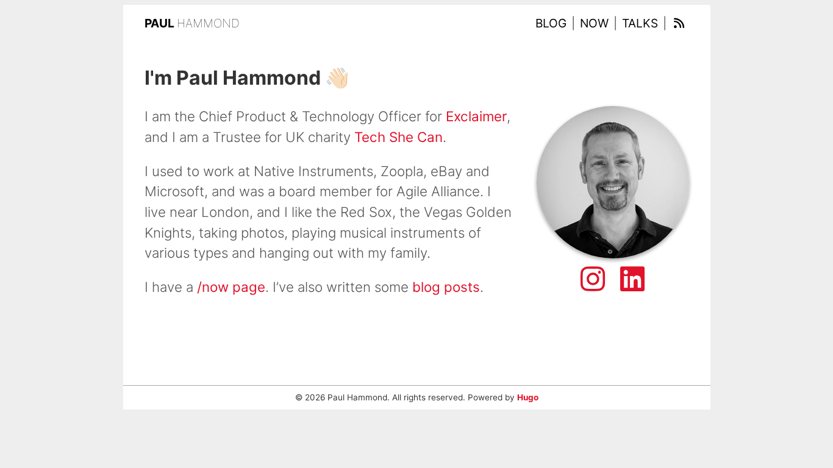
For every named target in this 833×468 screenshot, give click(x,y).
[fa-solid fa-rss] (679, 23)
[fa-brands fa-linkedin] (632, 279)
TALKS (640, 23)
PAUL (192, 23)
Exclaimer (476, 116)
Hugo (527, 397)
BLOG (551, 23)
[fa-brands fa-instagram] (593, 279)
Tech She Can (398, 137)
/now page (231, 286)
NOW (594, 23)
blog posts (446, 286)
